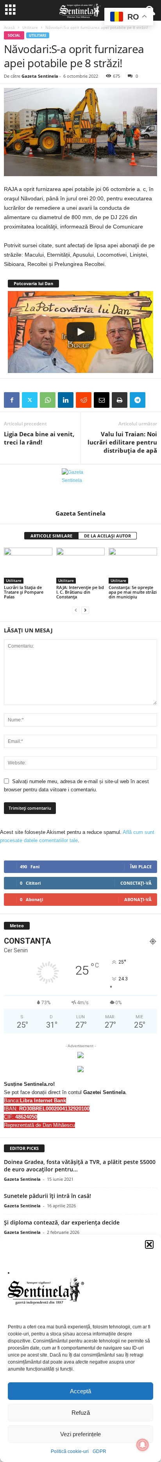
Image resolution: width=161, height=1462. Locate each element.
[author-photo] (80, 487)
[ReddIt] (83, 400)
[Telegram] (137, 400)
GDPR (99, 1451)
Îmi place (141, 866)
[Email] (101, 400)
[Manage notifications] (142, 1445)
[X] (30, 400)
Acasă (9, 27)
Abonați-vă (138, 899)
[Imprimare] (119, 400)
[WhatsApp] (47, 400)
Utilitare (30, 27)
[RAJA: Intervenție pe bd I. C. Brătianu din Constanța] (80, 566)
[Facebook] (12, 400)
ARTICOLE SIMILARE (51, 536)
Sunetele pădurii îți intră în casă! (47, 1196)
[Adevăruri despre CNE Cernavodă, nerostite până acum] (80, 332)
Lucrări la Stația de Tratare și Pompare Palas (23, 592)
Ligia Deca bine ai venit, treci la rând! (39, 438)
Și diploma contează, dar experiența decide (62, 1222)
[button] (149, 1244)
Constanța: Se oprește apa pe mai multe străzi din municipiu (133, 592)
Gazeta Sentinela (39, 76)
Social (14, 35)
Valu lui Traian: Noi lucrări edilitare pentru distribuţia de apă (122, 442)
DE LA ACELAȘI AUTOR (107, 536)
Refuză (81, 1412)
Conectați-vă (136, 883)
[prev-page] (76, 610)
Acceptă (80, 1391)
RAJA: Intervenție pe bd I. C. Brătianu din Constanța (80, 592)
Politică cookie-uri (70, 1451)
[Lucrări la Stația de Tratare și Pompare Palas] (28, 566)
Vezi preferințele (80, 1434)
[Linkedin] (65, 400)
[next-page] (85, 610)
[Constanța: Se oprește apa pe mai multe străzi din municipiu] (133, 566)
